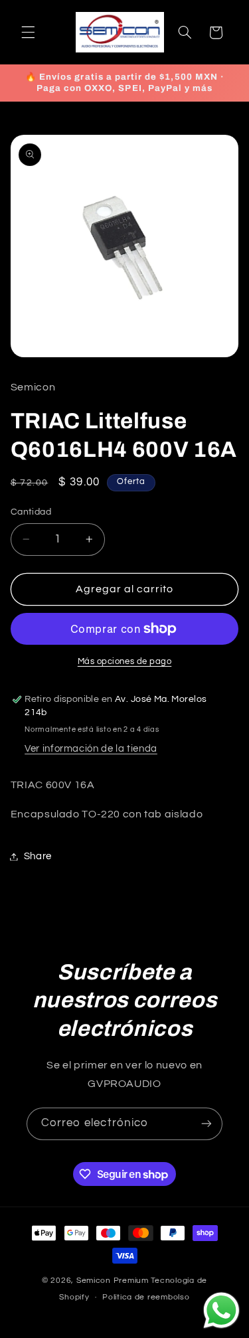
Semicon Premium (112, 1280)
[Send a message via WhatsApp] (221, 1310)
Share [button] (38, 856)
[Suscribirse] (206, 1124)
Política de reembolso (145, 1297)
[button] (28, 32)
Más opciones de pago (125, 661)
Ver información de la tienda (91, 749)
